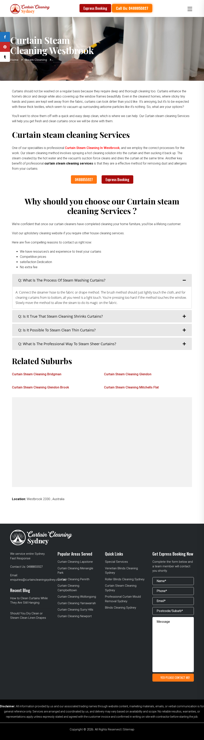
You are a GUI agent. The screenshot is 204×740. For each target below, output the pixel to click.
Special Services (116, 562)
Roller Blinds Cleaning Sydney (124, 579)
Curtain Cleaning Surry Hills (75, 609)
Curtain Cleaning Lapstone (75, 562)
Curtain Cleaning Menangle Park (75, 571)
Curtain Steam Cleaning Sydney (120, 588)
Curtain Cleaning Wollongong (77, 596)
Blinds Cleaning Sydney (120, 607)
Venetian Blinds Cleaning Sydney (121, 571)
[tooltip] (5, 37)
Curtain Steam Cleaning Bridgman (36, 374)
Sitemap (128, 729)
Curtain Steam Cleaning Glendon (127, 374)
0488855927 (84, 179)
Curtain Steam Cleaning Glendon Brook (40, 387)
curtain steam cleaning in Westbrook (92, 148)
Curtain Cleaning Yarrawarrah (77, 603)
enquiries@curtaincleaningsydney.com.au (38, 579)
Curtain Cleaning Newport (75, 616)
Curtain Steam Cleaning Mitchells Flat (131, 387)
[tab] (102, 280)
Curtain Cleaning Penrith (73, 579)
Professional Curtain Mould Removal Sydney (123, 599)
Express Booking (95, 8)
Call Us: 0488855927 (132, 8)
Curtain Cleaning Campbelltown (68, 588)
